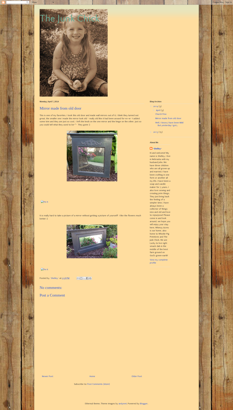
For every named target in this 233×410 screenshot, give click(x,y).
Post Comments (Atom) (98, 384)
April (158, 110)
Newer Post (47, 376)
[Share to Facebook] (87, 278)
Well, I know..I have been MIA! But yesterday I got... (169, 124)
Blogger (144, 403)
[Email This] (78, 278)
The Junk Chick (70, 18)
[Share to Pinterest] (90, 278)
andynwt (123, 403)
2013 (156, 132)
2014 (156, 106)
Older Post (137, 376)
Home (92, 376)
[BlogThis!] (81, 278)
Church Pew (160, 114)
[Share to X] (84, 278)
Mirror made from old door (168, 118)
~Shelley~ (157, 148)
